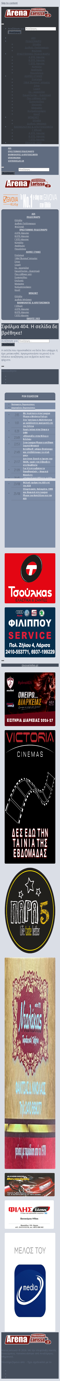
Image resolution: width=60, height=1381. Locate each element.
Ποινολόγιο (36, 72)
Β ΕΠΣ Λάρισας (36, 60)
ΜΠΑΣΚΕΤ (33, 117)
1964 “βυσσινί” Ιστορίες (37, 82)
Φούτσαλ (37, 50)
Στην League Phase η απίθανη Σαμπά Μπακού (38, 444)
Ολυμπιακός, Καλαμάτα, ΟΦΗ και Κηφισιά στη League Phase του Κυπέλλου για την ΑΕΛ (38, 493)
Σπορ (37, 85)
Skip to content (9, 3)
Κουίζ (37, 114)
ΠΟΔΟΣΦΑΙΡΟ (33, 41)
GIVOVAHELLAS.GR (16, 160)
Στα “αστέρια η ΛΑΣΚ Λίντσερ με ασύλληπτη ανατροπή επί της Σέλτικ (38, 423)
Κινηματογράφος (37, 110)
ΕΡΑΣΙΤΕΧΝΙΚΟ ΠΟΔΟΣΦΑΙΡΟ (21, 151)
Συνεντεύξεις (36, 101)
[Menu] (2, 24)
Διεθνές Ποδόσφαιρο (37, 47)
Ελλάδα (37, 44)
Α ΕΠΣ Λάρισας (37, 57)
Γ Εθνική (37, 129)
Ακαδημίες (36, 69)
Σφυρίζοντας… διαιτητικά (37, 95)
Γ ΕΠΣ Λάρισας (37, 63)
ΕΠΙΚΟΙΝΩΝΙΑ (14, 157)
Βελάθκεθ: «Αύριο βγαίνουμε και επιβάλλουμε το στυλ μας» (38, 452)
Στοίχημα (37, 79)
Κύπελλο (37, 66)
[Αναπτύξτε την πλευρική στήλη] (2, 366)
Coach (36, 88)
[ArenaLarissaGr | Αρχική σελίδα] (28, 17)
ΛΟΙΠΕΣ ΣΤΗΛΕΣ (33, 76)
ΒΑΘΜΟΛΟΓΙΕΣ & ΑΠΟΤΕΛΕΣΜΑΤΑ (33, 126)
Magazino (36, 107)
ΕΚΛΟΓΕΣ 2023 (33, 142)
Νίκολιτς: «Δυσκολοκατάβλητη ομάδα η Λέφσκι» (37, 478)
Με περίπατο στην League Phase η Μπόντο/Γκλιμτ (36, 415)
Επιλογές (37, 104)
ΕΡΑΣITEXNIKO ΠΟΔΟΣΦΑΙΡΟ (33, 53)
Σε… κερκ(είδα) (36, 91)
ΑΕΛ (33, 38)
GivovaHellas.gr (30, 665)
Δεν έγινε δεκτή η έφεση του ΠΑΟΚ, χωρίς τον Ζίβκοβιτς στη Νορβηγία (37, 462)
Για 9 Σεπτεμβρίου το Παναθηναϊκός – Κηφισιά (35, 470)
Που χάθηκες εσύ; (36, 98)
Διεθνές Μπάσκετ (36, 123)
